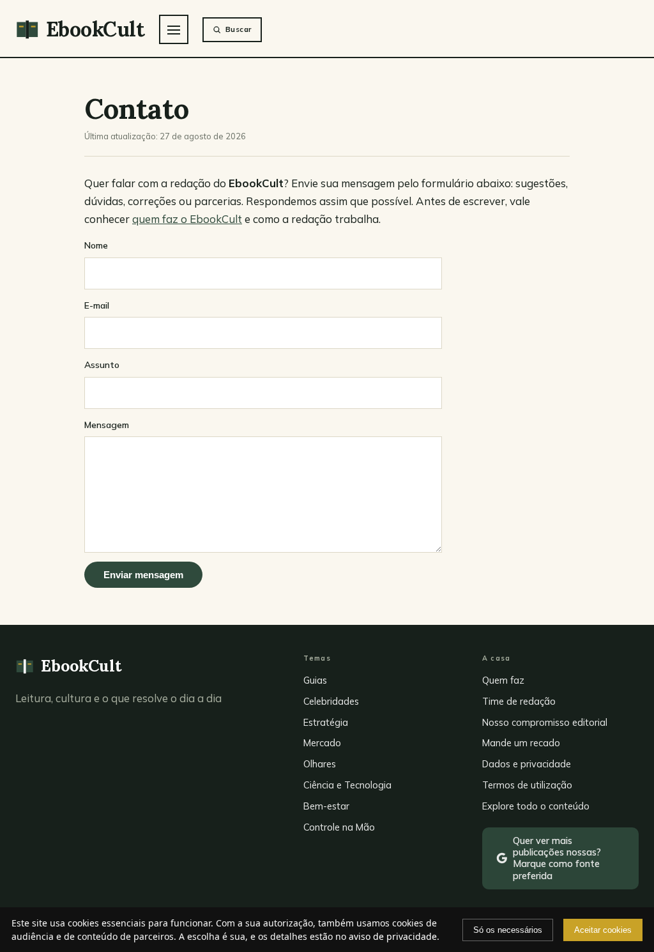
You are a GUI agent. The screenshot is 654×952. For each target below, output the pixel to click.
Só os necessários (507, 930)
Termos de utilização (527, 785)
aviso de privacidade (393, 936)
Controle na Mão (339, 827)
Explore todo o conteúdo (535, 806)
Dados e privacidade (526, 764)
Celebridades (331, 701)
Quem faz (503, 680)
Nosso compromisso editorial (544, 722)
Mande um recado (521, 743)
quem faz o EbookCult (187, 219)
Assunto (101, 365)
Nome (96, 245)
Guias (315, 680)
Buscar (238, 29)
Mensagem (106, 425)
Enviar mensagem (143, 574)
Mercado (322, 743)
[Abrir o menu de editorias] (173, 29)
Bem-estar (326, 806)
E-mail (96, 305)
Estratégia (325, 722)
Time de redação (519, 701)
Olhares (319, 764)
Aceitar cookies (603, 930)
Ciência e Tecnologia (347, 785)
